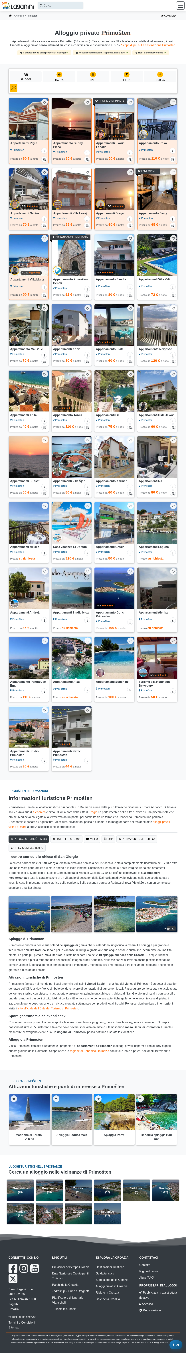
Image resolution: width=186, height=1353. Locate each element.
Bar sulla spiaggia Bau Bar (156, 1136)
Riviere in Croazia (107, 1292)
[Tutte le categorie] (13, 88)
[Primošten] (29, 914)
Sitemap (14, 1327)
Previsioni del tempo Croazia (70, 1267)
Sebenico (39, 812)
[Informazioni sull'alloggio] (44, 151)
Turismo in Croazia (64, 1308)
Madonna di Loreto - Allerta (29, 1136)
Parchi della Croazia (65, 1284)
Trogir (92, 812)
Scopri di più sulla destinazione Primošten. (148, 45)
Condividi (169, 15)
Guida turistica (105, 1273)
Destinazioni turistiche (110, 1267)
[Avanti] (44, 119)
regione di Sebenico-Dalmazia (89, 1051)
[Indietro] (13, 119)
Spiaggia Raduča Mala (71, 1134)
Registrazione (151, 1310)
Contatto (144, 1264)
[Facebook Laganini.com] (13, 1268)
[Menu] (180, 5)
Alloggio (19, 15)
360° (110, 839)
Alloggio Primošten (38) (30, 839)
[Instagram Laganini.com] (23, 1268)
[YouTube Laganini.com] (34, 1268)
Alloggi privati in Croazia (111, 1286)
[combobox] (60, 5)
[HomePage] (10, 16)
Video (94, 839)
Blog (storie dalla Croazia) (112, 1279)
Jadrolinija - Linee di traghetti (70, 1291)
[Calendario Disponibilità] (44, 159)
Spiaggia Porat (114, 1134)
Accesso (147, 1304)
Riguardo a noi (148, 1271)
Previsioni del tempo (28, 848)
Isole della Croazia (108, 1299)
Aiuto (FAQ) (146, 1277)
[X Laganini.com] (13, 1279)
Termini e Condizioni (22, 1322)
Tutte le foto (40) (68, 839)
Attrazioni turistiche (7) (138, 839)
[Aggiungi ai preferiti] (44, 102)
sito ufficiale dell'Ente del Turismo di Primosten (48, 1008)
